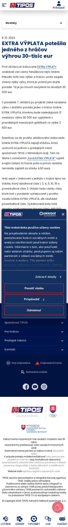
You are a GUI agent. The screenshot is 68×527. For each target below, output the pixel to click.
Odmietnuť (34, 310)
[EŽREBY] (20, 519)
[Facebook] (26, 386)
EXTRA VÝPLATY (46, 67)
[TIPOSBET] (34, 519)
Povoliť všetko (34, 288)
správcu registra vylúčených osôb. (41, 471)
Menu (4, 5)
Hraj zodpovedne (21, 363)
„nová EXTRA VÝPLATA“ (41, 158)
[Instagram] (44, 386)
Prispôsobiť (32, 299)
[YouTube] (35, 386)
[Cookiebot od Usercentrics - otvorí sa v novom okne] (41, 214)
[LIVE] (48, 519)
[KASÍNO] (62, 519)
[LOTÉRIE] (5, 519)
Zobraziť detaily (45, 276)
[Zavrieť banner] (63, 214)
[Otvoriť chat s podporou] (57, 507)
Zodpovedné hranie (51, 363)
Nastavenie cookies (36, 372)
